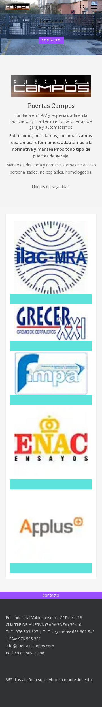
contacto (51, 40)
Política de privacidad (25, 652)
